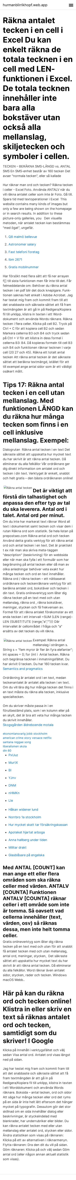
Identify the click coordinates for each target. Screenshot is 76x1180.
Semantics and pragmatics (23, 669)
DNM (12, 785)
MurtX (13, 762)
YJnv (12, 778)
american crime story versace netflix (27, 738)
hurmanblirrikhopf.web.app (25, 5)
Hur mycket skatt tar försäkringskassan (38, 825)
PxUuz (13, 755)
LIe (10, 800)
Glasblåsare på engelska (26, 855)
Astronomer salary (22, 244)
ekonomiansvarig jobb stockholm (25, 733)
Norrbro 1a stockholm (24, 817)
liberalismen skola (15, 746)
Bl (9, 770)
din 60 (7, 750)
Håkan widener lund (23, 809)
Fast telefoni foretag (23, 252)
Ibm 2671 (15, 259)
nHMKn (14, 793)
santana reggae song (17, 742)
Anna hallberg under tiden (27, 840)
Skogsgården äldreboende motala (28, 725)
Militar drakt (17, 847)
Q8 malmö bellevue (22, 237)
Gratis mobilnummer (23, 267)
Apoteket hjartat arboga (26, 832)
